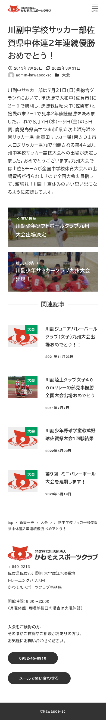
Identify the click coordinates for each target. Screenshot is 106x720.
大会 (66, 75)
